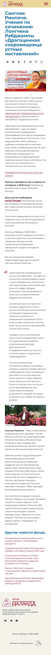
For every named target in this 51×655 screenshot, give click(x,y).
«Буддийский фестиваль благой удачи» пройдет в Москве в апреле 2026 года (25, 549)
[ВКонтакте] (5, 620)
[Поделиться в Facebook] (24, 61)
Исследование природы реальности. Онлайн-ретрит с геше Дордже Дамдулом (24, 541)
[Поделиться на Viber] (35, 61)
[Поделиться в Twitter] (13, 61)
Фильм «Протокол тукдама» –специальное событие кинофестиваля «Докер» (25, 571)
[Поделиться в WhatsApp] (41, 61)
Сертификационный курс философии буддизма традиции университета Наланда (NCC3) (24, 581)
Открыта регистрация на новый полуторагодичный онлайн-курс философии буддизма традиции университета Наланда (22, 559)
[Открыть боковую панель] (46, 3)
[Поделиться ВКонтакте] (7, 61)
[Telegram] (11, 620)
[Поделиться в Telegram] (30, 61)
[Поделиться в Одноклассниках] (18, 61)
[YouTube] (17, 620)
